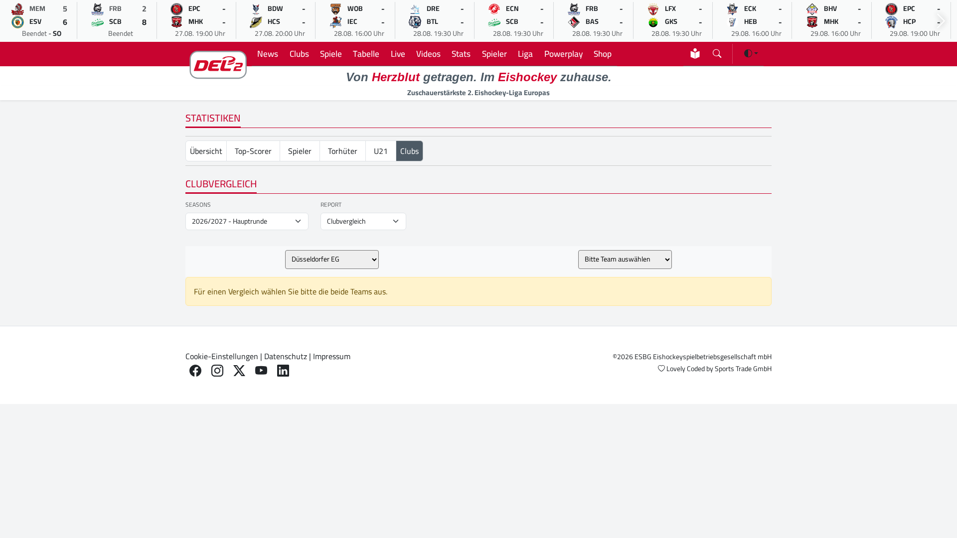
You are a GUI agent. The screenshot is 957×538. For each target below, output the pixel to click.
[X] (239, 371)
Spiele (331, 53)
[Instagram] (217, 371)
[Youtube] (261, 371)
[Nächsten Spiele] (941, 21)
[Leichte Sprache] (695, 53)
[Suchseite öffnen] (717, 51)
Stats (461, 53)
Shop (603, 53)
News (267, 53)
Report (330, 205)
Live (398, 53)
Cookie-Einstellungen (221, 356)
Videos (428, 53)
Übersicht (206, 150)
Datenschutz (285, 356)
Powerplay (563, 53)
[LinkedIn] (283, 371)
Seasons (198, 205)
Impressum (331, 356)
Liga (525, 53)
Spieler (494, 53)
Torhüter (342, 150)
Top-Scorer (253, 150)
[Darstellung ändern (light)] (751, 53)
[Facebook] (195, 371)
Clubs (299, 53)
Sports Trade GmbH (743, 368)
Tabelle (366, 53)
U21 (381, 150)
